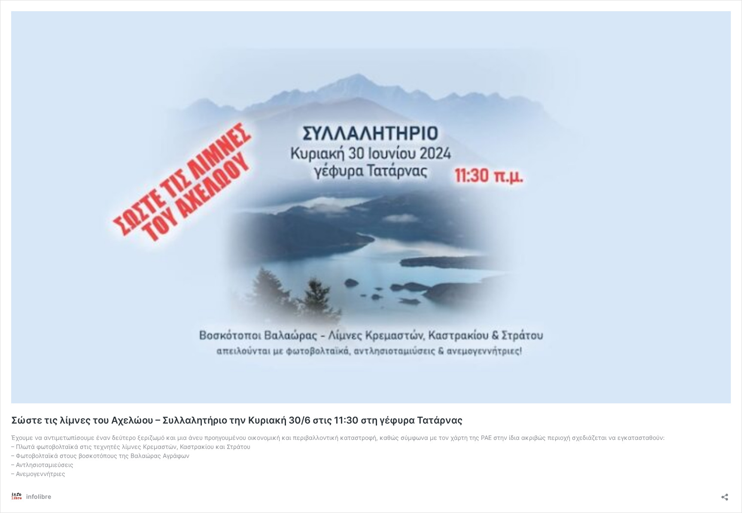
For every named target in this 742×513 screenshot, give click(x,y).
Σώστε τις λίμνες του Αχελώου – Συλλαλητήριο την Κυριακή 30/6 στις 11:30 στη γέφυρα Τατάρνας (236, 420)
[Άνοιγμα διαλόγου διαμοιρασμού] (725, 494)
